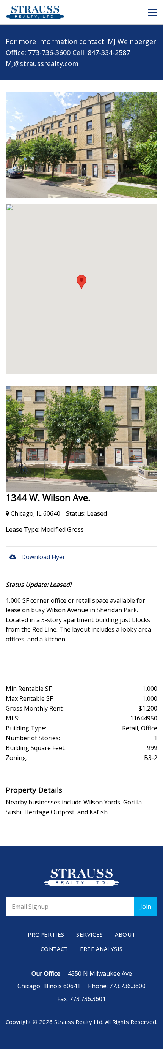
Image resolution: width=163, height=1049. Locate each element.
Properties (46, 934)
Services (89, 934)
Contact (54, 949)
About (125, 934)
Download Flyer (42, 557)
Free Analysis (101, 949)
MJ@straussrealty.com (42, 63)
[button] (152, 12)
